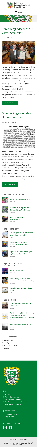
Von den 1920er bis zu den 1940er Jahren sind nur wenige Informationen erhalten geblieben (22, 315)
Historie (13, 122)
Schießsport (7, 343)
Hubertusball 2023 (16, 270)
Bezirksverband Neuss (13, 399)
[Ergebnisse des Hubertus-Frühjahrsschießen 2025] (5, 244)
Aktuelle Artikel (8, 340)
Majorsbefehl (9, 417)
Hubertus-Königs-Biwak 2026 (20, 199)
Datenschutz (23, 439)
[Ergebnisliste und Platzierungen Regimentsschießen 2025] (5, 253)
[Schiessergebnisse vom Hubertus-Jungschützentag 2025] (5, 234)
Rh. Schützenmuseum (12, 397)
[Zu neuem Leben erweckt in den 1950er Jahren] (5, 305)
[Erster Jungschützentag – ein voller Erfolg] (5, 290)
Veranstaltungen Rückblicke (12, 346)
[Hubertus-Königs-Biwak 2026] (5, 200)
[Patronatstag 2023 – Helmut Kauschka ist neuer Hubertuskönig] (5, 280)
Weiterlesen (11, 103)
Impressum (13, 439)
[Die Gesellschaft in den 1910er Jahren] (5, 326)
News (12, 38)
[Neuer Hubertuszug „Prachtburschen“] (5, 219)
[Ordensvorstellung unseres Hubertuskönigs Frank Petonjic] (5, 209)
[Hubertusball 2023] (5, 271)
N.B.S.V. (7, 394)
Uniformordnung (11, 414)
